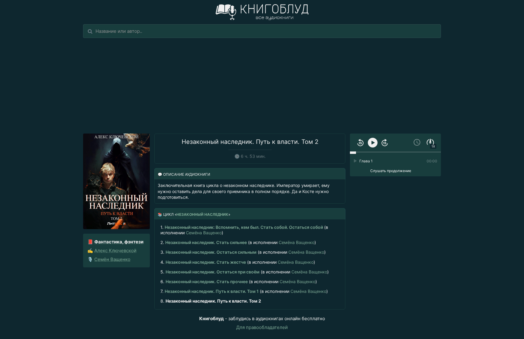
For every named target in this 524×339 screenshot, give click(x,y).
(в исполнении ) (244, 230)
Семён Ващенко (112, 259)
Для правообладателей (262, 327)
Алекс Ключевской (115, 250)
